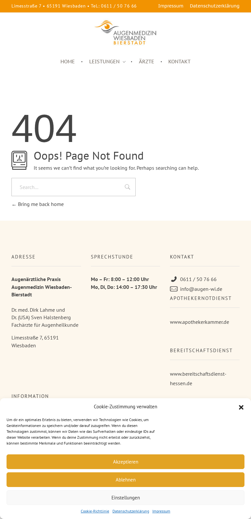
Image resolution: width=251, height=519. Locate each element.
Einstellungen (125, 498)
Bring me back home (40, 204)
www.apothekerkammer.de (199, 322)
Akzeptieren (125, 462)
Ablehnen (126, 480)
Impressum (161, 511)
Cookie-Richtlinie (95, 511)
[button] (241, 406)
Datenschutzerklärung (130, 511)
